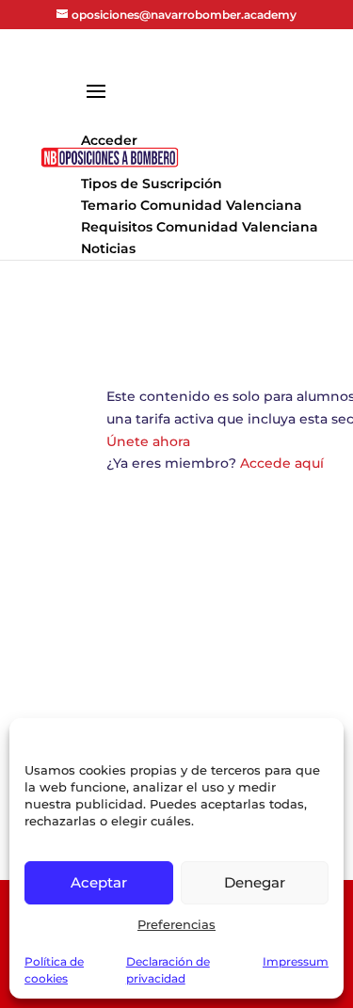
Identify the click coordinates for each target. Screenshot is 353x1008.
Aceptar (99, 882)
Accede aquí (282, 463)
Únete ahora (148, 441)
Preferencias (176, 925)
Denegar (254, 882)
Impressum (296, 961)
